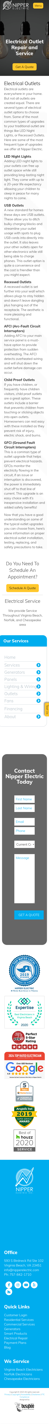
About (10, 716)
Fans (8, 700)
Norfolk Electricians (18, 1374)
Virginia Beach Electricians (23, 1369)
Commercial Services (19, 1324)
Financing (13, 708)
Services (12, 665)
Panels (10, 679)
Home (10, 657)
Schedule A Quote (22, 588)
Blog (7, 1347)
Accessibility (26, 1394)
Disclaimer (36, 1394)
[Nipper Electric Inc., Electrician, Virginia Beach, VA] (24, 1220)
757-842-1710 (20, 1274)
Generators (14, 672)
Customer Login (15, 1315)
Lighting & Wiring (20, 686)
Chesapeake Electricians (22, 1379)
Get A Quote (25, 67)
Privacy (7, 1394)
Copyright (16, 1394)
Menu (38, 5)
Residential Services (19, 1320)
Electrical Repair (16, 1338)
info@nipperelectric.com (21, 1270)
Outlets (11, 693)
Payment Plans (15, 1343)
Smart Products (15, 1333)
